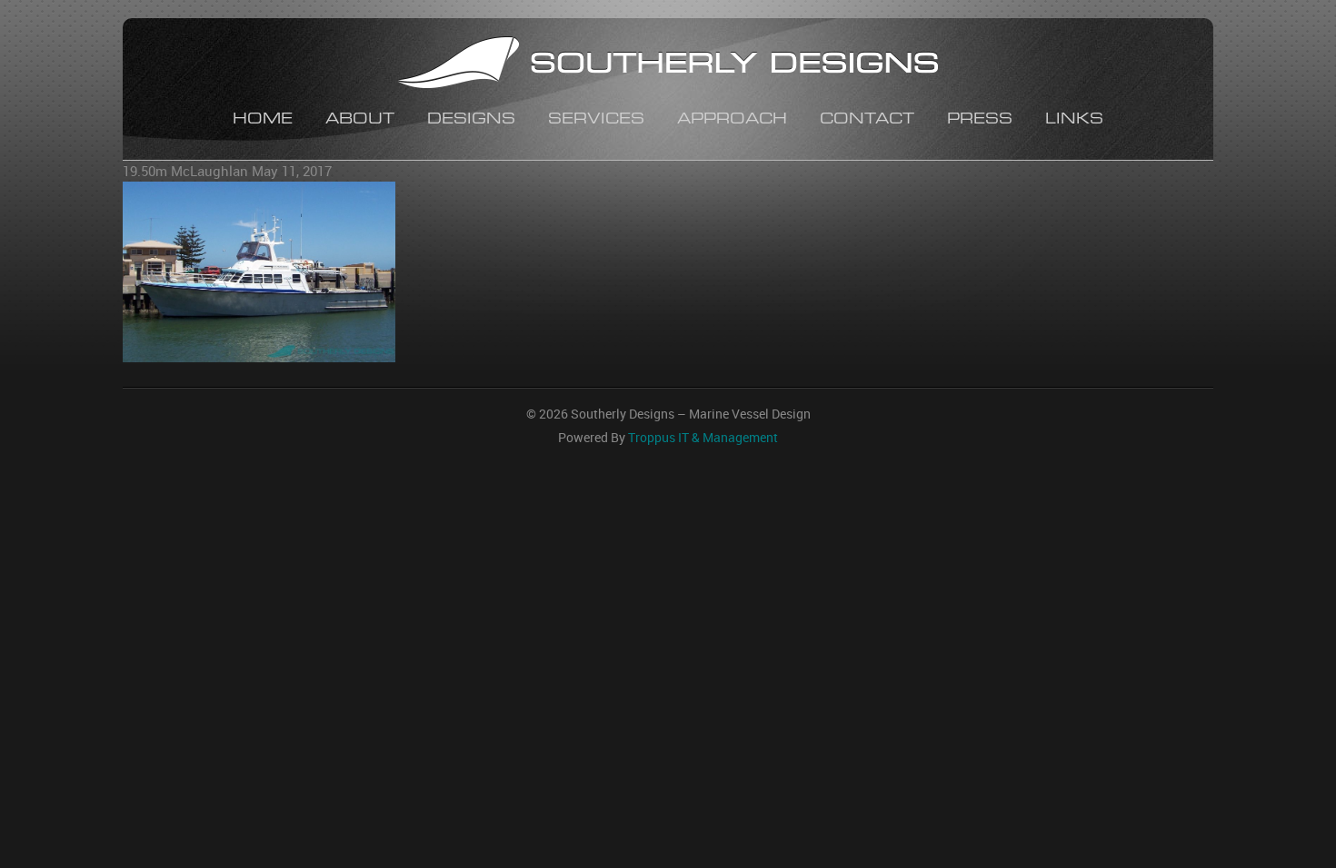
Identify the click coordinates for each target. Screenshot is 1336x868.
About (359, 120)
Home (263, 120)
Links (1074, 120)
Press (979, 120)
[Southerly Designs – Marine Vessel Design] (668, 65)
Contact (867, 120)
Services (596, 120)
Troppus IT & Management (703, 437)
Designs (471, 120)
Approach (732, 120)
